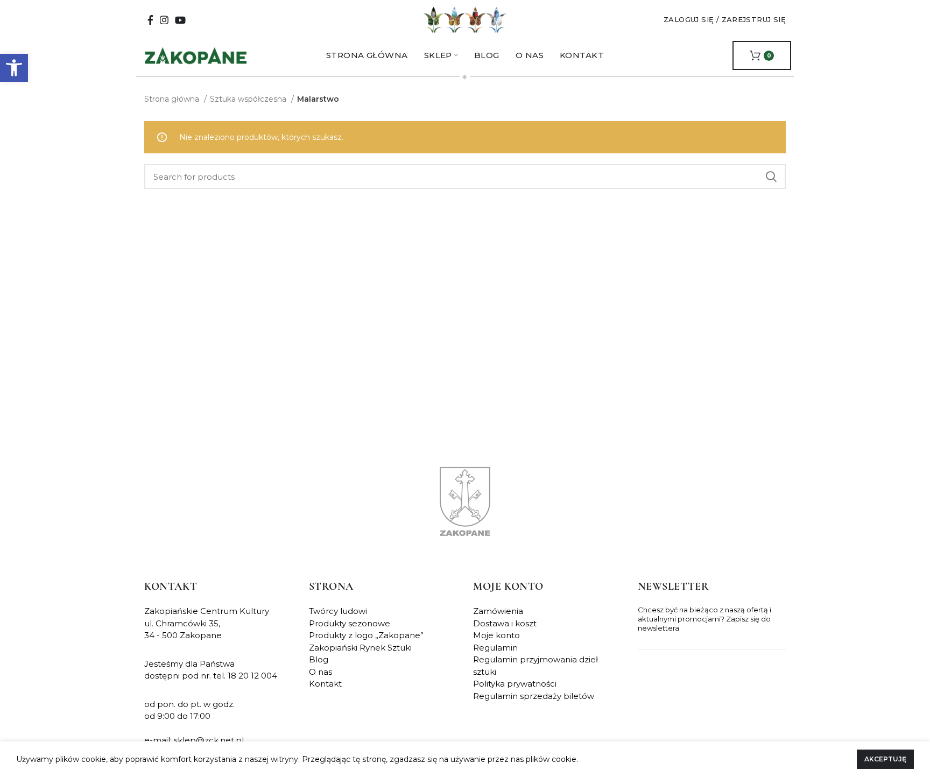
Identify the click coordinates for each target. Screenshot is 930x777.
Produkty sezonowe (349, 623)
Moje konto (496, 635)
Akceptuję (885, 759)
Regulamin (495, 647)
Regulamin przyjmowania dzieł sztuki (535, 665)
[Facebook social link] (150, 20)
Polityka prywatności (514, 684)
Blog (318, 659)
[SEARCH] (771, 176)
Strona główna (172, 99)
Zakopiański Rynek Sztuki (360, 647)
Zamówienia (498, 611)
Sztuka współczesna (249, 99)
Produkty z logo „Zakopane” (366, 635)
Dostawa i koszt (505, 623)
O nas (320, 672)
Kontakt (325, 684)
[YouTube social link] (180, 20)
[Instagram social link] (164, 20)
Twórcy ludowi (338, 611)
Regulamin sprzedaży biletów (533, 696)
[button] (14, 68)
